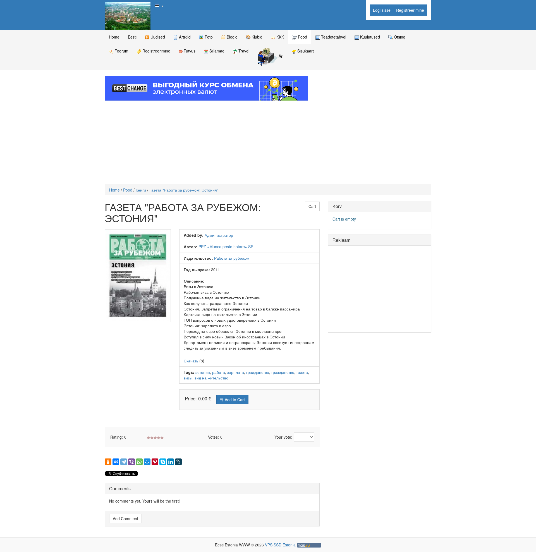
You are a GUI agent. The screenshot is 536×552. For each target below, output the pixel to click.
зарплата (235, 372)
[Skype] (162, 461)
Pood (302, 37)
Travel (243, 51)
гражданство (257, 372)
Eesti (132, 37)
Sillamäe (216, 51)
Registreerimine (410, 10)
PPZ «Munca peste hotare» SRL (227, 246)
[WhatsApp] (139, 461)
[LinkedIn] (170, 461)
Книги (141, 190)
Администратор (219, 235)
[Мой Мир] (147, 461)
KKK (279, 37)
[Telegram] (123, 461)
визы (188, 378)
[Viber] (131, 461)
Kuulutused (369, 37)
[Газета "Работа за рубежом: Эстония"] (138, 275)
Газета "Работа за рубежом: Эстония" (183, 190)
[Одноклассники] (108, 461)
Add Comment (125, 518)
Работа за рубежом (232, 258)
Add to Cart (234, 399)
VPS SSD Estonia (280, 545)
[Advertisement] (268, 143)
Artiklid (184, 37)
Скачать (191, 361)
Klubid (256, 37)
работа (218, 372)
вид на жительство (211, 378)
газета (302, 372)
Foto (208, 37)
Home (114, 37)
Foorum (120, 51)
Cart (312, 206)
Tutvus (189, 51)
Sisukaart (305, 51)
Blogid (232, 37)
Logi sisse (382, 10)
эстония (202, 372)
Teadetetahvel (333, 37)
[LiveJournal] (178, 461)
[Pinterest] (155, 461)
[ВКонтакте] (116, 461)
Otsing (399, 37)
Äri (280, 56)
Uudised (157, 37)
